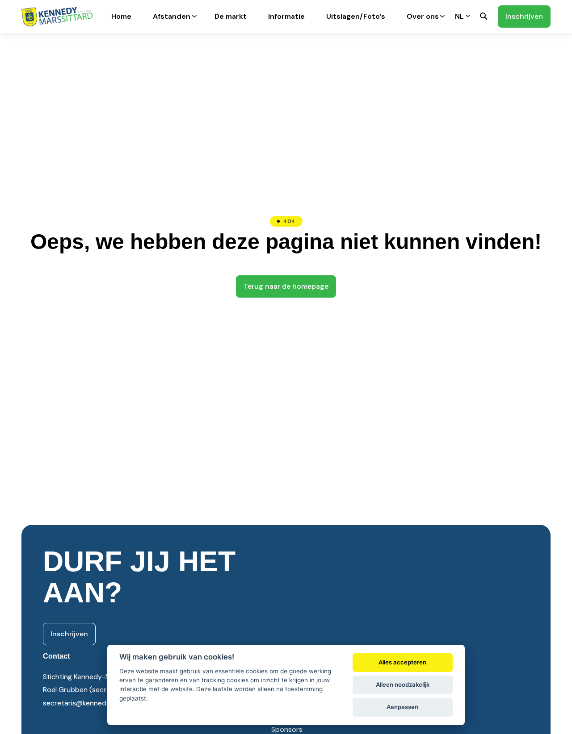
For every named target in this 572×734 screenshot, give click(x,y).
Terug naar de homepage (286, 286)
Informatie (286, 16)
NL (459, 16)
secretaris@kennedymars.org (91, 703)
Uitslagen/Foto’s (355, 16)
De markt (230, 16)
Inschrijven (524, 16)
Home (121, 16)
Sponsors (287, 729)
